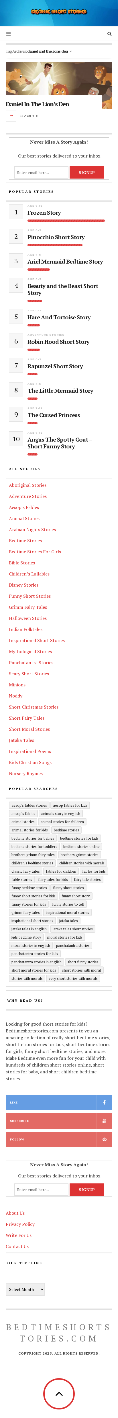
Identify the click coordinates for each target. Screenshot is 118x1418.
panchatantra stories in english (36, 961)
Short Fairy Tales (26, 718)
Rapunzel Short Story (55, 366)
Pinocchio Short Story (55, 237)
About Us (15, 1213)
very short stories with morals (73, 978)
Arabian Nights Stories (32, 529)
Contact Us (17, 1246)
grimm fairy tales (25, 912)
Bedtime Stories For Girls (35, 551)
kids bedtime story (26, 937)
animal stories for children (62, 821)
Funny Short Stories (30, 596)
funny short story (76, 896)
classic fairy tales (25, 871)
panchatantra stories (73, 945)
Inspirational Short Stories (37, 640)
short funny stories (83, 961)
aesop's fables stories (29, 805)
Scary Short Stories (29, 673)
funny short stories (68, 887)
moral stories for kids (64, 937)
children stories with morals (82, 863)
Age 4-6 (31, 115)
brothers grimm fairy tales (33, 854)
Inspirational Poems (30, 751)
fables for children (61, 871)
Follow (17, 1139)
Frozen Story (44, 212)
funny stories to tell (68, 904)
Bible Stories (22, 563)
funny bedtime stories (29, 887)
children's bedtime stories (32, 863)
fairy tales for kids (53, 879)
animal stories (23, 821)
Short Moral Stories (29, 729)
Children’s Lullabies (29, 574)
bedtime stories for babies (32, 838)
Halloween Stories (28, 618)
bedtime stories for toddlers (34, 846)
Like (14, 1102)
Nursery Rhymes (26, 773)
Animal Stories (24, 518)
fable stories (21, 879)
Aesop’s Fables (24, 507)
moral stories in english (30, 945)
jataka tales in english (29, 928)
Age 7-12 (35, 205)
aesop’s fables (23, 813)
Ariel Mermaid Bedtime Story (65, 261)
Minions (17, 685)
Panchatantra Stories (31, 662)
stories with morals (27, 978)
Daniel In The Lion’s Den (37, 104)
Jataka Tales (21, 740)
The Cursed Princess (53, 415)
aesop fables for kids (70, 805)
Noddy (15, 696)
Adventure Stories (45, 334)
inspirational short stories (32, 920)
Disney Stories (23, 585)
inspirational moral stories (67, 912)
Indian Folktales (25, 629)
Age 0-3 (34, 230)
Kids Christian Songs (30, 762)
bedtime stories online (81, 846)
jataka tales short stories (73, 928)
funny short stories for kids (33, 896)
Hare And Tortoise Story (59, 317)
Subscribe (19, 1121)
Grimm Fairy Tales (28, 607)
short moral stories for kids (33, 970)
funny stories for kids (28, 904)
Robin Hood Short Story (58, 341)
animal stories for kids (29, 830)
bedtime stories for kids (79, 838)
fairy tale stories (87, 879)
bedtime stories (66, 830)
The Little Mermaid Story (60, 390)
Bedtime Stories (25, 540)
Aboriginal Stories (27, 485)
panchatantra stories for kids (34, 953)
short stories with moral (81, 970)
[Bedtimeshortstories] (59, 12)
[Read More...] (11, 116)
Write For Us (19, 1235)
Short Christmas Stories (33, 707)
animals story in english (60, 813)
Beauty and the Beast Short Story (62, 289)
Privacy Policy (20, 1224)
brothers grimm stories (80, 854)
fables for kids (94, 871)
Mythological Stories (30, 651)
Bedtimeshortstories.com (59, 1332)
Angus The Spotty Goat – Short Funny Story (59, 443)
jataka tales (68, 920)
